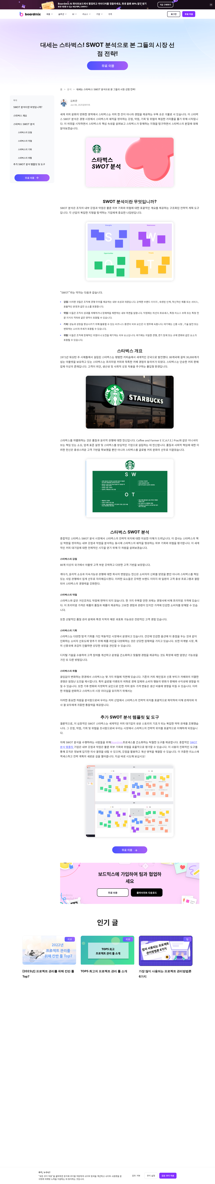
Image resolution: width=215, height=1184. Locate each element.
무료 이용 (189, 14)
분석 (69, 89)
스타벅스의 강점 (25, 132)
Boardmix (117, 742)
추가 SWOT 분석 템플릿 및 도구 (29, 164)
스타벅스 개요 (20, 115)
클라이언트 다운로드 (147, 892)
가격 (110, 14)
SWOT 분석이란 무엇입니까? (27, 107)
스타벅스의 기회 (25, 149)
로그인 (174, 14)
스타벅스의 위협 (25, 158)
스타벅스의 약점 (25, 141)
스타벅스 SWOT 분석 (24, 124)
